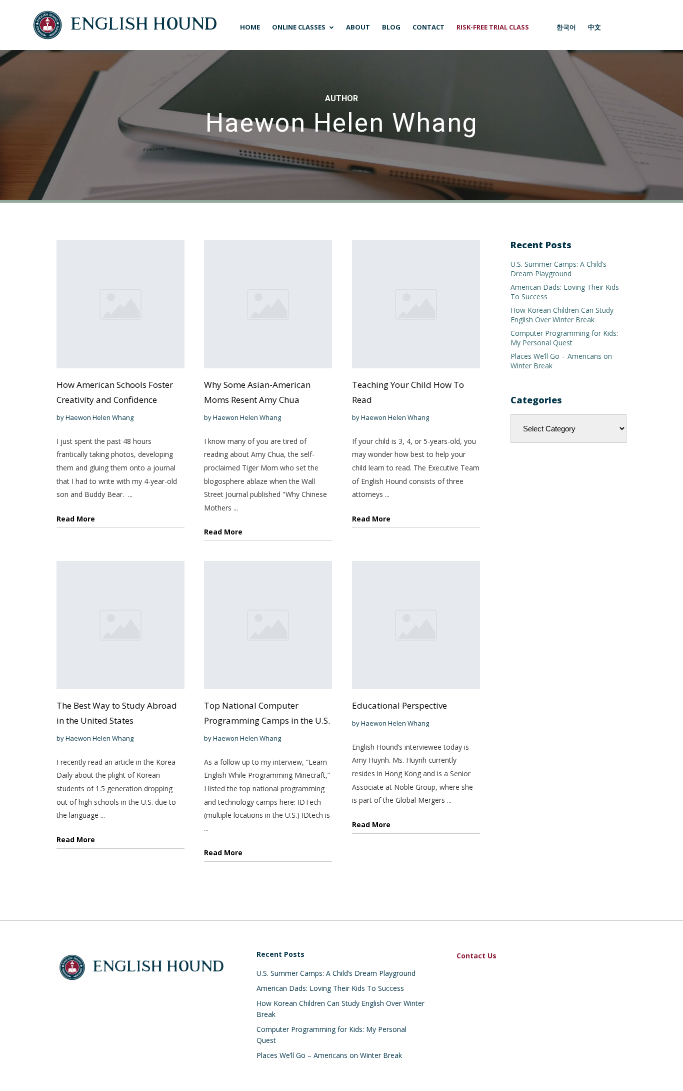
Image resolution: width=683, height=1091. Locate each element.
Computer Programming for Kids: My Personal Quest (564, 337)
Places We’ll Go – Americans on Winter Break (329, 1055)
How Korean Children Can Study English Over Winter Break (562, 314)
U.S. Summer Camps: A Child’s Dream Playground (558, 268)
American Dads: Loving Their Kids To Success (330, 988)
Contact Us (476, 955)
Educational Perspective (399, 705)
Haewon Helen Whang (100, 417)
